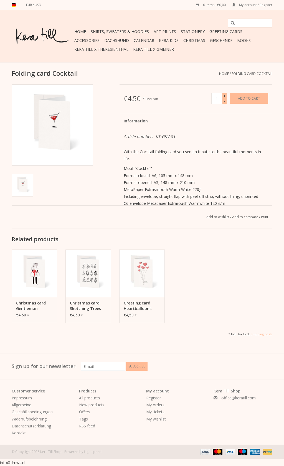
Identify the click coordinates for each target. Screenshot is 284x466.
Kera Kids (169, 40)
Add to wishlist (218, 217)
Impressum (22, 397)
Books (244, 40)
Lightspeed (93, 451)
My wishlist (156, 419)
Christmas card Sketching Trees (85, 305)
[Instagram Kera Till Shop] (267, 366)
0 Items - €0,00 (214, 4)
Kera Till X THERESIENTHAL (101, 49)
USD (38, 4)
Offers (84, 411)
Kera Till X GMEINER (153, 49)
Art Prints (165, 31)
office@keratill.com (238, 397)
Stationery (193, 31)
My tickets (155, 411)
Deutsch (14, 5)
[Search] (231, 23)
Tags (83, 419)
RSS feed (87, 426)
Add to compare (245, 217)
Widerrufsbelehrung (29, 419)
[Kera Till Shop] (42, 36)
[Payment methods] (204, 451)
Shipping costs (261, 334)
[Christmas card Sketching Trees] (88, 273)
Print (264, 217)
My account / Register (255, 4)
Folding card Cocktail (252, 73)
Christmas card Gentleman (31, 305)
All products (89, 397)
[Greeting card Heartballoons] (142, 273)
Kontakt (19, 432)
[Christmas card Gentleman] (34, 273)
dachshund (116, 40)
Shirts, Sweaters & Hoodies (120, 31)
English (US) (21, 5)
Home (80, 31)
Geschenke (221, 40)
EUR (29, 4)
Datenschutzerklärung (31, 426)
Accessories (87, 40)
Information (136, 121)
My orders (155, 404)
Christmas (194, 40)
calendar (144, 40)
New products (91, 404)
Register (153, 397)
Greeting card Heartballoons (137, 305)
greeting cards (225, 31)
